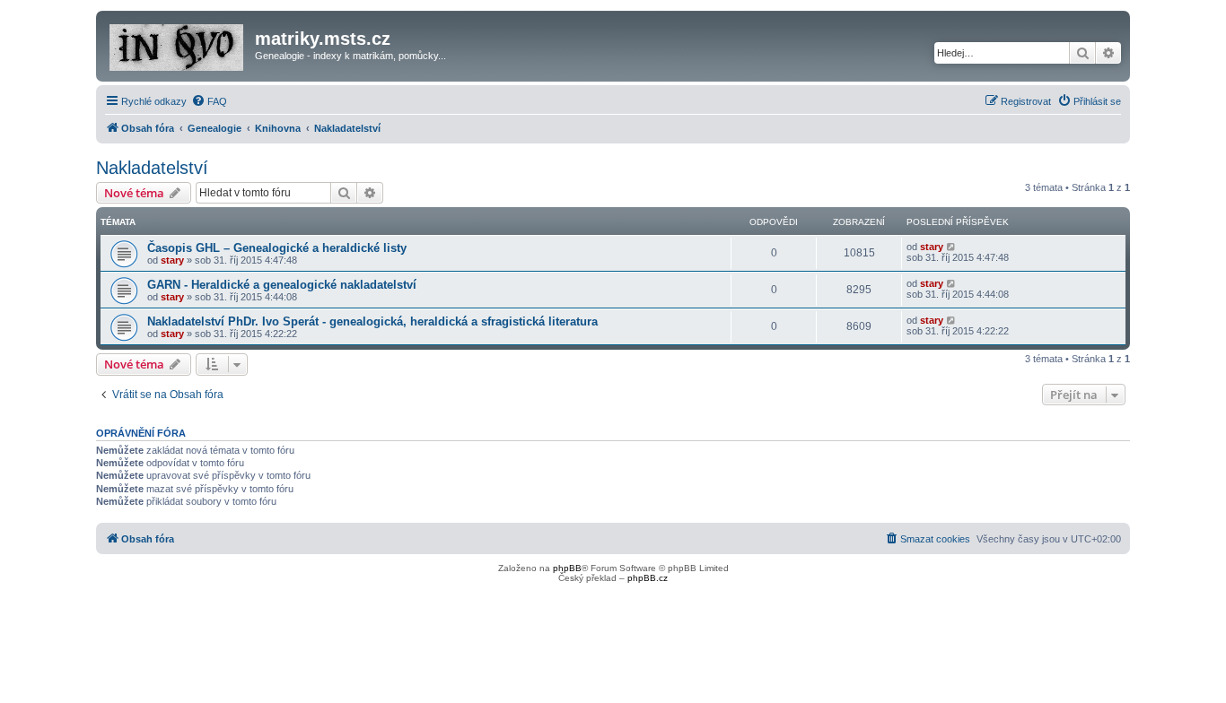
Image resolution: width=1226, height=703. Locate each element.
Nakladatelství (152, 168)
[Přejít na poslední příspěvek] (952, 246)
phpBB (567, 568)
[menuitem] (209, 101)
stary (172, 260)
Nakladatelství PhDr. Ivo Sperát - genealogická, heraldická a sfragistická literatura (372, 321)
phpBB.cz (647, 578)
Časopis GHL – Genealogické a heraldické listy (277, 248)
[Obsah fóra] (178, 44)
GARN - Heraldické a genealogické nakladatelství (281, 284)
